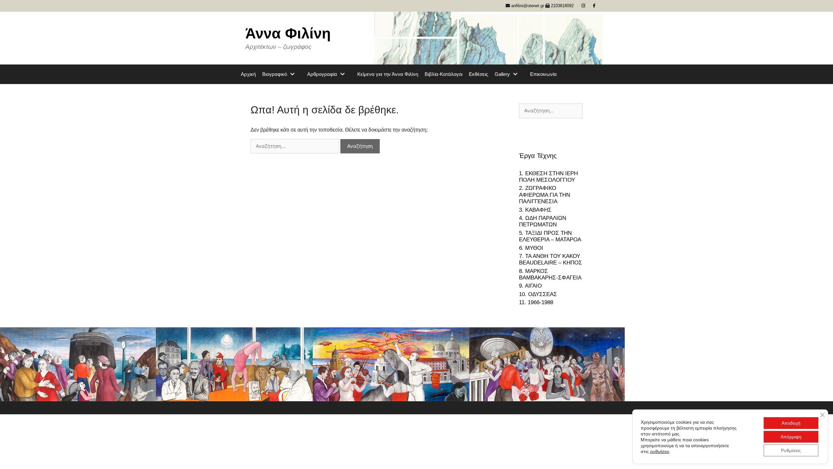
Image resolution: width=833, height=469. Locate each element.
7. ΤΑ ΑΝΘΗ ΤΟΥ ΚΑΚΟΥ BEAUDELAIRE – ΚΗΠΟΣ (550, 259)
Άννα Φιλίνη (288, 33)
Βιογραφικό (274, 74)
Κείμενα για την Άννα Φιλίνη (387, 74)
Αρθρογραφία (322, 74)
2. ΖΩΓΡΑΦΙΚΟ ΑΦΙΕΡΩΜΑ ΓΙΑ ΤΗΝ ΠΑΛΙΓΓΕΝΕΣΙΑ (544, 195)
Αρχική (248, 74)
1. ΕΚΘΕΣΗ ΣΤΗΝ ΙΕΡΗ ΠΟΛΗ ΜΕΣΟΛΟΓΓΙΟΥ (548, 176)
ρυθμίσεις (660, 451)
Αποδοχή (791, 423)
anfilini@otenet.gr (527, 5)
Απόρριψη (791, 436)
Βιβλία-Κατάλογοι (443, 74)
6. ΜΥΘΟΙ (531, 248)
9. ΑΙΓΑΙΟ (530, 286)
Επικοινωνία (543, 74)
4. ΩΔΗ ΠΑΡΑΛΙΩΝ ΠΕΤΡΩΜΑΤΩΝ (542, 221)
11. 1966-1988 (536, 302)
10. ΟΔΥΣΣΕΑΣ (538, 294)
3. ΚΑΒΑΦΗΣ (535, 210)
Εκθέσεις (478, 74)
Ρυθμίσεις (791, 450)
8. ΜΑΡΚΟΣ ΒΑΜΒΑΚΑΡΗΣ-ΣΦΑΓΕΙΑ (550, 274)
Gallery (502, 74)
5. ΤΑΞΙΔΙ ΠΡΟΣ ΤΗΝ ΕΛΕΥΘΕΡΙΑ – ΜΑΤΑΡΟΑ (550, 236)
